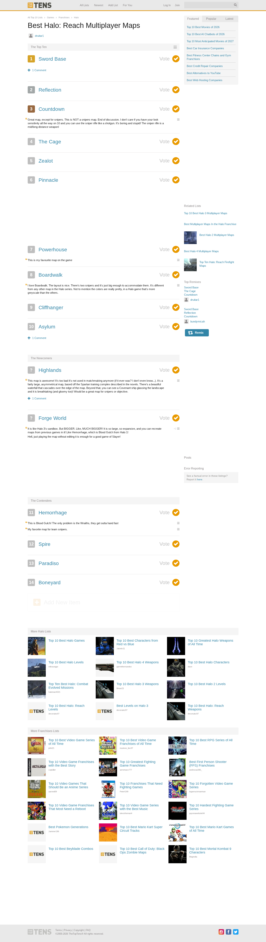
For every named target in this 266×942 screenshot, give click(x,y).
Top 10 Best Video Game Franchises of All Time (138, 742)
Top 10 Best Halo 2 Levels (207, 684)
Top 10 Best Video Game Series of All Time (71, 742)
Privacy (68, 930)
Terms (58, 930)
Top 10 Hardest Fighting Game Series (211, 807)
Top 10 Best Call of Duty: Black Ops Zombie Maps (142, 850)
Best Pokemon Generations (68, 827)
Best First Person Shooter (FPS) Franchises (208, 763)
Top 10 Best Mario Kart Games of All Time (211, 828)
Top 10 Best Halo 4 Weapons (138, 662)
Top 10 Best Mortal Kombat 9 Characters (210, 850)
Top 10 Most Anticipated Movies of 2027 (210, 41)
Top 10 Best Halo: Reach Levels (66, 707)
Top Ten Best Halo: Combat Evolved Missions (68, 685)
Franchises (64, 17)
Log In (166, 5)
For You (127, 5)
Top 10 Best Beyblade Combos (70, 849)
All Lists (84, 5)
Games (50, 17)
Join (177, 5)
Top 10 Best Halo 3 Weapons (138, 684)
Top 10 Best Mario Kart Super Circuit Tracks (141, 828)
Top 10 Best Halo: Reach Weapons (206, 707)
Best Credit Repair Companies (205, 66)
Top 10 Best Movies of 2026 (203, 27)
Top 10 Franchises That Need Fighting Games (141, 785)
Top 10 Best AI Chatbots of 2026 (206, 34)
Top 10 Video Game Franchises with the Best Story (71, 763)
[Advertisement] (104, 216)
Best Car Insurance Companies (205, 48)
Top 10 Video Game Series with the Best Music (139, 807)
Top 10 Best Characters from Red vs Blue (137, 642)
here (199, 479)
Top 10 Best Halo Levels (66, 662)
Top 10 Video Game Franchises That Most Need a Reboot (71, 807)
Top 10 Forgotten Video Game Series (211, 785)
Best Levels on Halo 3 (132, 706)
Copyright (79, 930)
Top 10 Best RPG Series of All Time (211, 742)
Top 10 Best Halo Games (66, 640)
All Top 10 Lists (35, 17)
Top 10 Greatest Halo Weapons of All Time (210, 642)
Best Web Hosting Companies (204, 80)
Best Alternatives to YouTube (204, 73)
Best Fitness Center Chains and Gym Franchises (209, 57)
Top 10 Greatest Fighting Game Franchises (137, 763)
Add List (113, 5)
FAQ (88, 930)
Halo (76, 17)
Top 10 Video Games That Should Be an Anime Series (68, 785)
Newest (98, 5)
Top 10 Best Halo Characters (208, 662)
